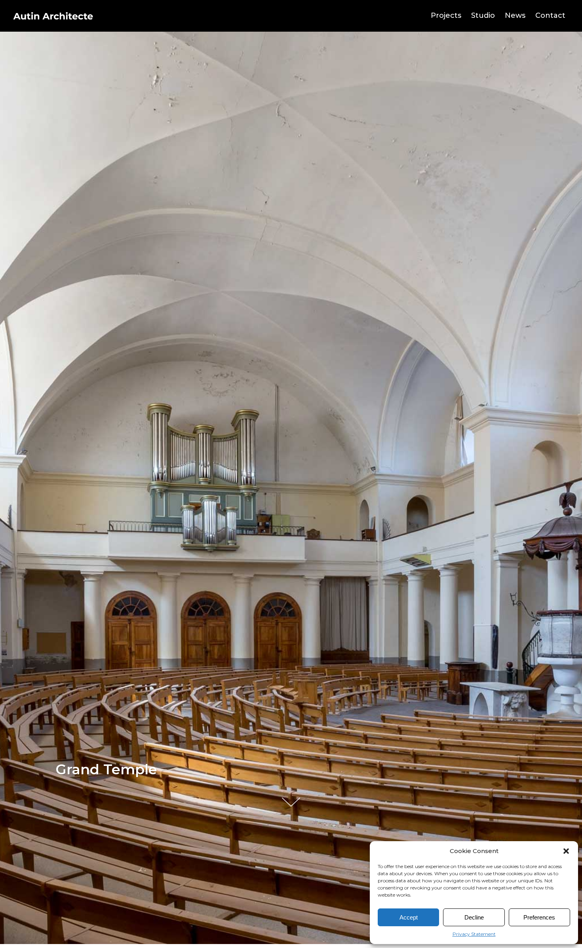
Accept (408, 917)
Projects (446, 15)
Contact (550, 15)
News (515, 15)
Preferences (539, 917)
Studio (483, 15)
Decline (474, 917)
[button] (566, 851)
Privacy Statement (474, 934)
